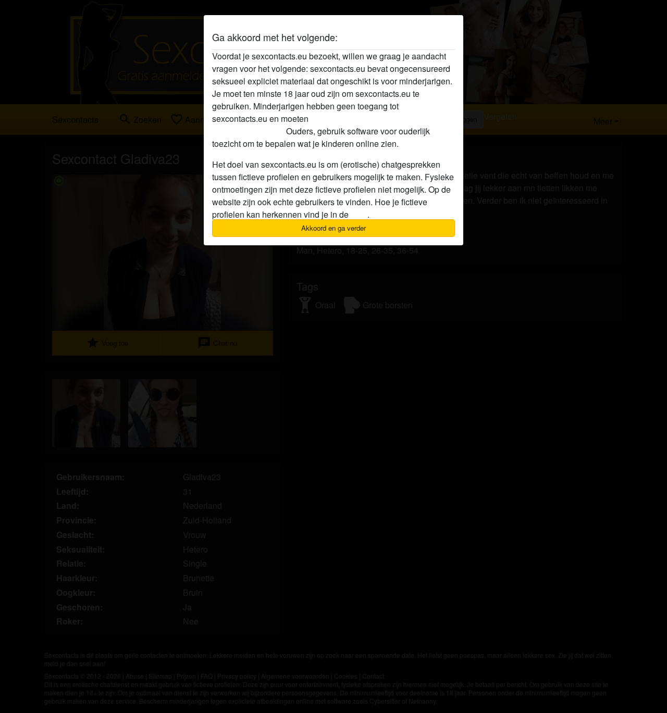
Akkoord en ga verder (333, 228)
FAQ (359, 214)
